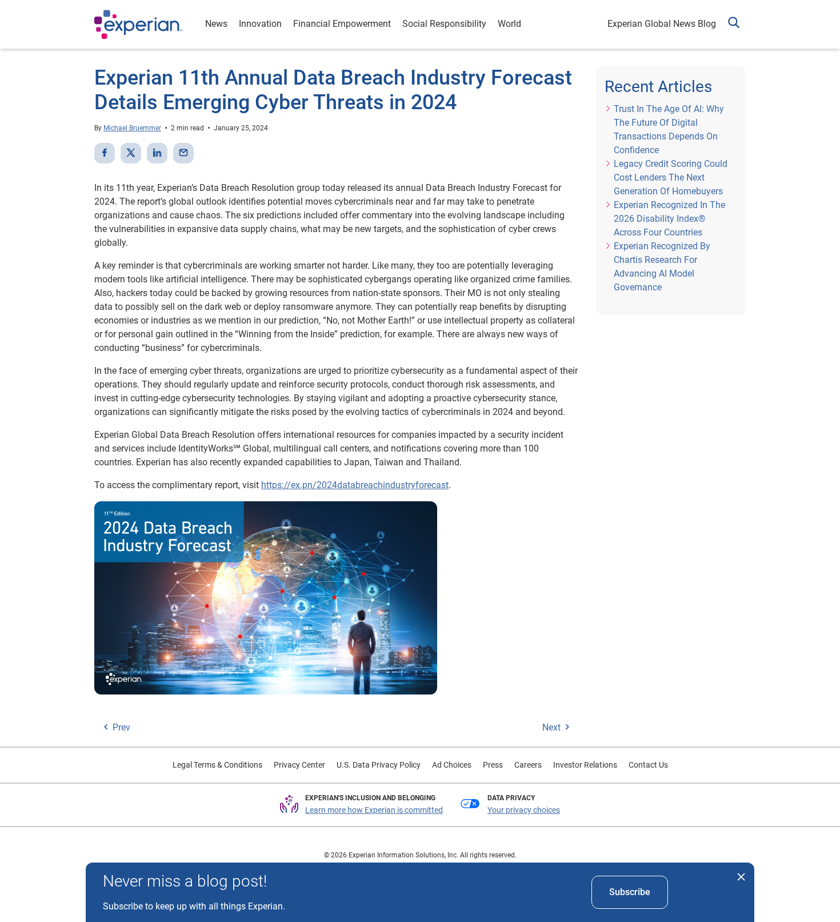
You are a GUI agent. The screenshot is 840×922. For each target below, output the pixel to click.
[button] (734, 24)
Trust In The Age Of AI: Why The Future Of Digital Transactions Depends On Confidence (669, 129)
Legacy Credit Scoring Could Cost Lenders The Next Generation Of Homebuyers (670, 177)
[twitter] (131, 153)
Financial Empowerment (342, 23)
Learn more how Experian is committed (374, 810)
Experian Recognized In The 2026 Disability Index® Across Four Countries (669, 218)
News (216, 23)
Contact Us (648, 764)
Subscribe (629, 892)
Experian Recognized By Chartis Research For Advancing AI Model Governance (662, 267)
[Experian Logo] (138, 25)
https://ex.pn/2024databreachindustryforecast (355, 485)
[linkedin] (157, 153)
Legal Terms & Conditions (217, 764)
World (509, 23)
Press (493, 764)
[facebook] (104, 153)
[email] (183, 153)
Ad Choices (451, 764)
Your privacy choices (523, 810)
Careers (528, 764)
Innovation (260, 23)
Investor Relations (585, 764)
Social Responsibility (444, 23)
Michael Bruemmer (132, 128)
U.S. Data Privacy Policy (379, 764)
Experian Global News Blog (661, 23)
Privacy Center (299, 764)
